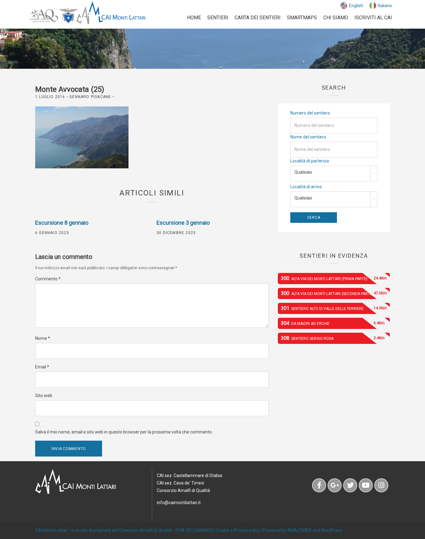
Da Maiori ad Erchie (333, 323)
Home (194, 18)
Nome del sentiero (308, 136)
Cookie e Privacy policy (238, 530)
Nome (42, 338)
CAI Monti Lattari (51, 530)
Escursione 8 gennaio (61, 222)
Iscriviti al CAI (373, 18)
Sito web (43, 395)
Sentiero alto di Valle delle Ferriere (334, 308)
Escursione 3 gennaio (183, 222)
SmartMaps (302, 18)
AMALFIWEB (299, 530)
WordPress (331, 530)
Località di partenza (309, 160)
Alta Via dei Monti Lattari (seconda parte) (334, 293)
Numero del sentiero (310, 112)
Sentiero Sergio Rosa (333, 338)
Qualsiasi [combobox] (303, 172)
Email (42, 366)
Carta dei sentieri (258, 18)
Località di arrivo (306, 186)
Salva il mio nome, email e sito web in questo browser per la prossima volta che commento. (124, 431)
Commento (48, 278)
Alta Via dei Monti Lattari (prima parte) (334, 278)
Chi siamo (335, 18)
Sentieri (217, 18)
